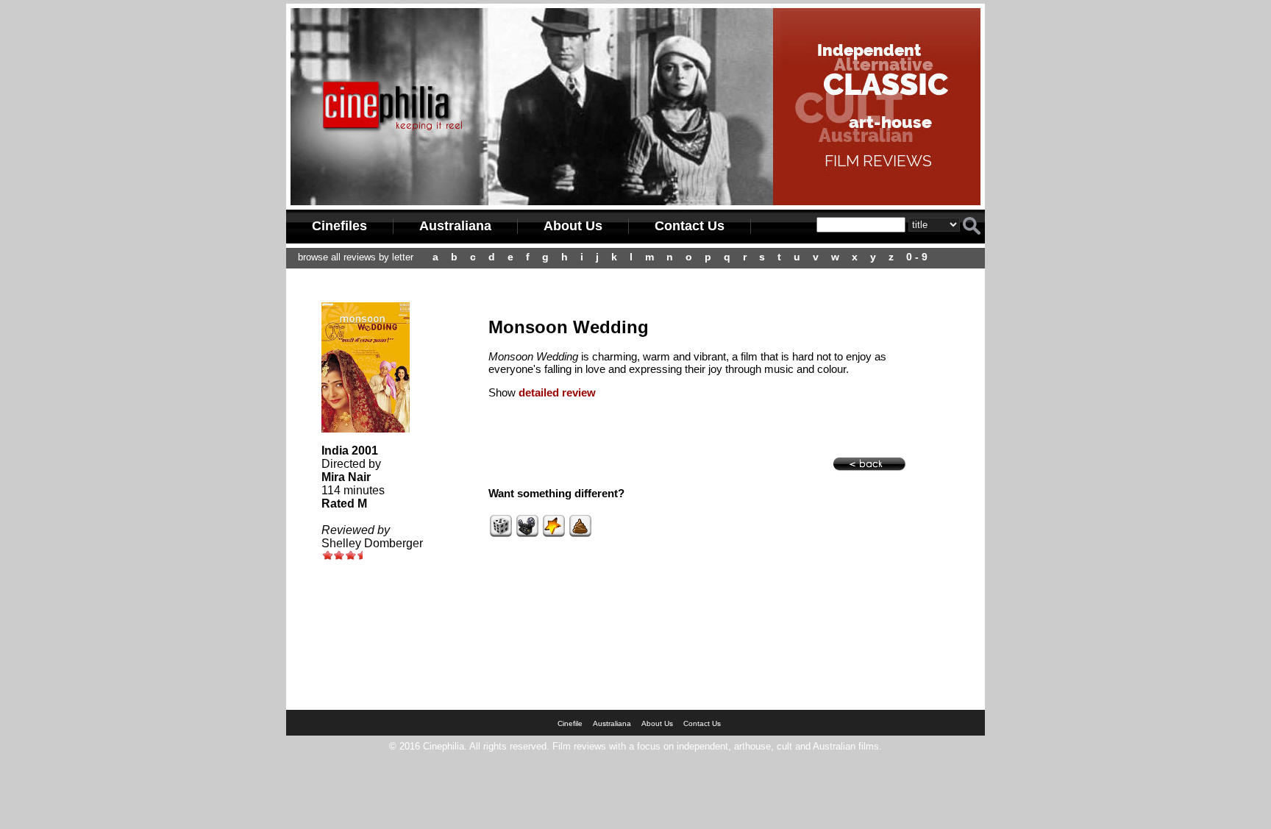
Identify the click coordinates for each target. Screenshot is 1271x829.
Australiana (455, 225)
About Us (573, 225)
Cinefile (570, 723)
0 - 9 (917, 257)
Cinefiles (339, 225)
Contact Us (689, 225)
